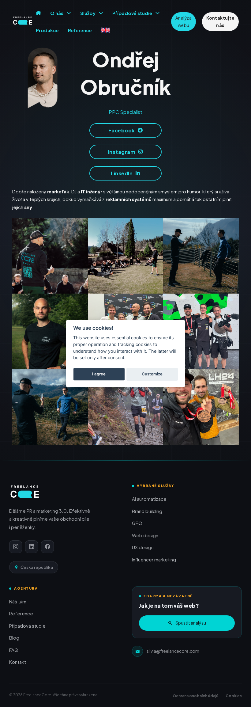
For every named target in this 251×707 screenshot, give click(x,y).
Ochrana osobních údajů (195, 696)
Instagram (122, 152)
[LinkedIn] (31, 546)
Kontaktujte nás (220, 21)
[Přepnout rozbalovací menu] (68, 13)
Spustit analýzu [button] (190, 622)
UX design (143, 547)
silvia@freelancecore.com (173, 651)
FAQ (13, 650)
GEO (137, 523)
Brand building (147, 511)
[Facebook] (47, 546)
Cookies (234, 696)
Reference (80, 30)
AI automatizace (149, 499)
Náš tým (17, 601)
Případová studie (27, 626)
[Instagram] (15, 546)
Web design (145, 535)
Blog (14, 637)
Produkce (47, 30)
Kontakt (17, 662)
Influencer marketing (154, 559)
